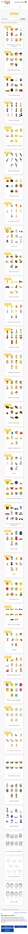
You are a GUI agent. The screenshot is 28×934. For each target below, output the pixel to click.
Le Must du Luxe (14, 196)
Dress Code (14, 549)
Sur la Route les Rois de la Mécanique (14, 524)
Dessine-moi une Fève (14, 322)
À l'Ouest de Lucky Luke (14, 750)
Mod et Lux (14, 246)
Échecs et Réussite (14, 120)
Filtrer (22, 19)
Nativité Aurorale (14, 826)
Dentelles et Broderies (14, 372)
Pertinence (9, 19)
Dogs (14, 574)
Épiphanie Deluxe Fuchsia (14, 675)
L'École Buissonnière (14, 95)
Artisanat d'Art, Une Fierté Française (14, 45)
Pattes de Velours (14, 297)
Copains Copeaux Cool (14, 448)
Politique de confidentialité (20, 912)
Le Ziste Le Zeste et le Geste (14, 145)
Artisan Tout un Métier (14, 624)
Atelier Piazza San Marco (14, 70)
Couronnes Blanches (14, 876)
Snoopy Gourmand (14, 725)
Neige (14, 473)
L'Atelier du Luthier (14, 347)
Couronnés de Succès (14, 775)
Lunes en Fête (14, 902)
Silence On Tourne (14, 271)
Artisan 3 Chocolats (14, 423)
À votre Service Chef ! (14, 221)
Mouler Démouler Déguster (14, 498)
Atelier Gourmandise (14, 397)
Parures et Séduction (14, 171)
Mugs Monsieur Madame (14, 700)
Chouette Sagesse (14, 801)
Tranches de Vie (14, 599)
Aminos (14, 649)
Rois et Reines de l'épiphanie (14, 851)
